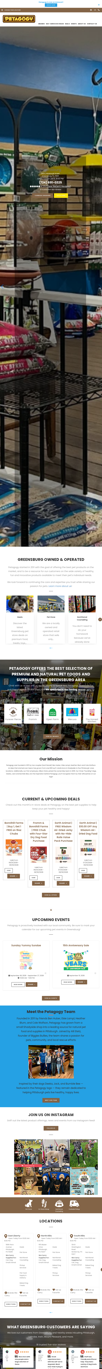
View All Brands (52, 736)
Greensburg (45, 1332)
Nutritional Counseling (59, 1210)
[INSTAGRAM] (95, 10)
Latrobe (33, 1336)
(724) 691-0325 (50, 182)
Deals (22, 1247)
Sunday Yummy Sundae (26, 945)
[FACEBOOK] (91, 10)
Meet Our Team (51, 1100)
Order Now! (51, 5)
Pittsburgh (88, 1332)
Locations (61, 195)
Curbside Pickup (74, 1209)
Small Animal (11, 1262)
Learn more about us (60, 586)
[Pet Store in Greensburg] (28, 1203)
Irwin (40, 1336)
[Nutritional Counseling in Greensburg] (59, 1203)
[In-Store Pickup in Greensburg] (44, 1203)
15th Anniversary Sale (76, 945)
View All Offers (51, 895)
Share (13, 876)
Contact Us (25, 1304)
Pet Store (29, 1209)
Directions (11, 1304)
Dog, (11, 1260)
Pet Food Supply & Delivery (23, 1275)
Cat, (7, 1260)
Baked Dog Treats (24, 1284)
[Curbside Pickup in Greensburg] (74, 1203)
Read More (18, 984)
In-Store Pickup (44, 1209)
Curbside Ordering (43, 195)
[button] (99, 286)
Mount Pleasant (52, 1336)
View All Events (51, 998)
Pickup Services (23, 1266)
